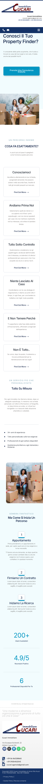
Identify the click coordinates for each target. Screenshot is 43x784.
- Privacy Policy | (8, 777)
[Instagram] (9, 749)
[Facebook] (4, 749)
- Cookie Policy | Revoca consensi (14, 781)
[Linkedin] (14, 749)
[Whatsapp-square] (23, 749)
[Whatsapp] (18, 749)
